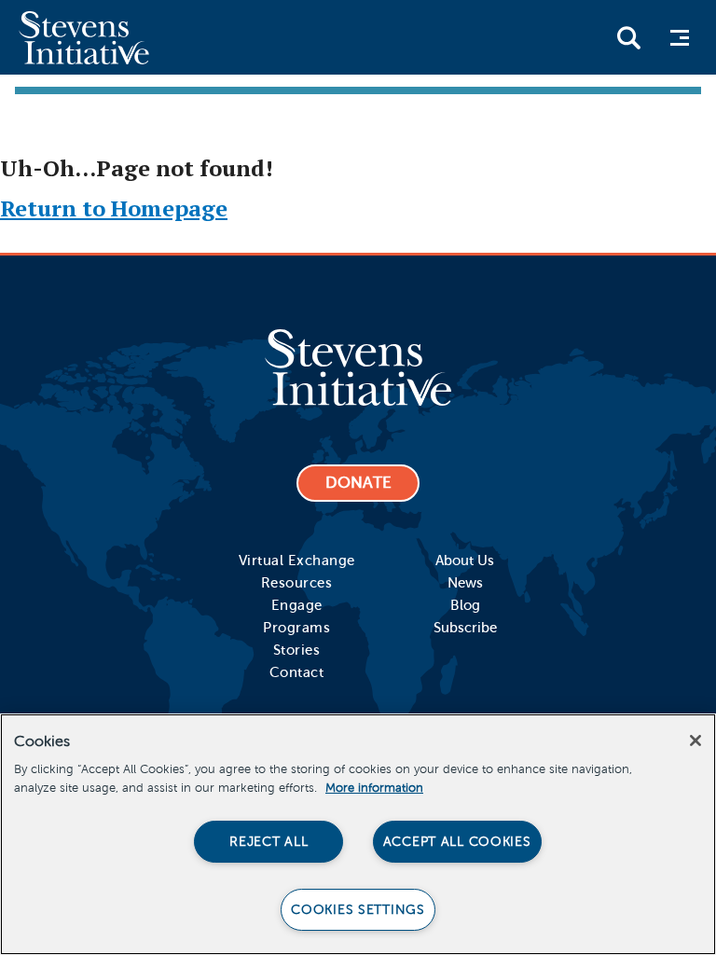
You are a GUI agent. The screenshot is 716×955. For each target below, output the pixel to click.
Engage (297, 605)
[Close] (695, 740)
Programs (296, 627)
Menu (677, 38)
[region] (358, 834)
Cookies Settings (358, 909)
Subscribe (465, 627)
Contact (296, 672)
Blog (465, 605)
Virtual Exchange (297, 560)
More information (374, 788)
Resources (297, 582)
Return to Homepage (113, 208)
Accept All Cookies (457, 841)
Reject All (268, 841)
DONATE (358, 482)
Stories (297, 650)
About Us (464, 560)
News (465, 582)
